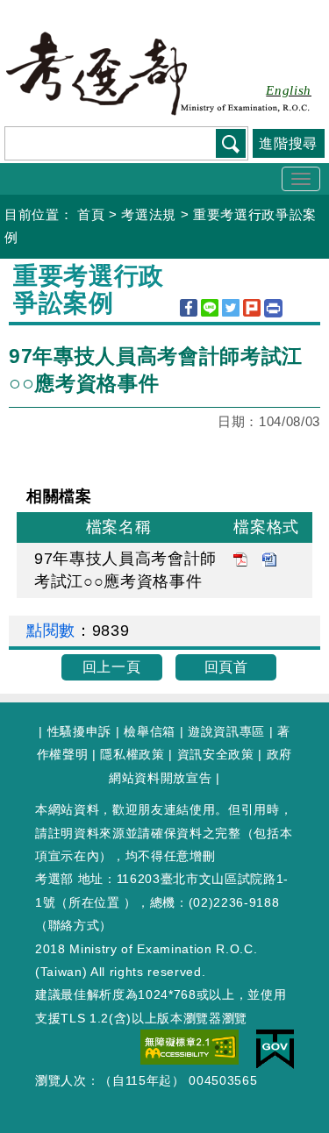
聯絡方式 (74, 925)
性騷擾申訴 (79, 731)
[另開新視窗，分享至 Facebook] (188, 308)
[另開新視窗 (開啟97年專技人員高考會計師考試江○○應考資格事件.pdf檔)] (240, 558)
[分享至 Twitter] (230, 308)
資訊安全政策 (215, 754)
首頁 (90, 214)
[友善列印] (273, 308)
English (288, 90)
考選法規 (148, 214)
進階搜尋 (288, 143)
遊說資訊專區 (226, 731)
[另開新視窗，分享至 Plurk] (251, 308)
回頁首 (226, 666)
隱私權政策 (132, 754)
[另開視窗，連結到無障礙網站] (189, 1046)
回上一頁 (111, 666)
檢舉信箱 (149, 731)
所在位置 (94, 902)
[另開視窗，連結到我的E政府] (275, 1048)
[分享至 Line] (209, 308)
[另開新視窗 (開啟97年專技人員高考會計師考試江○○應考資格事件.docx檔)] (269, 558)
